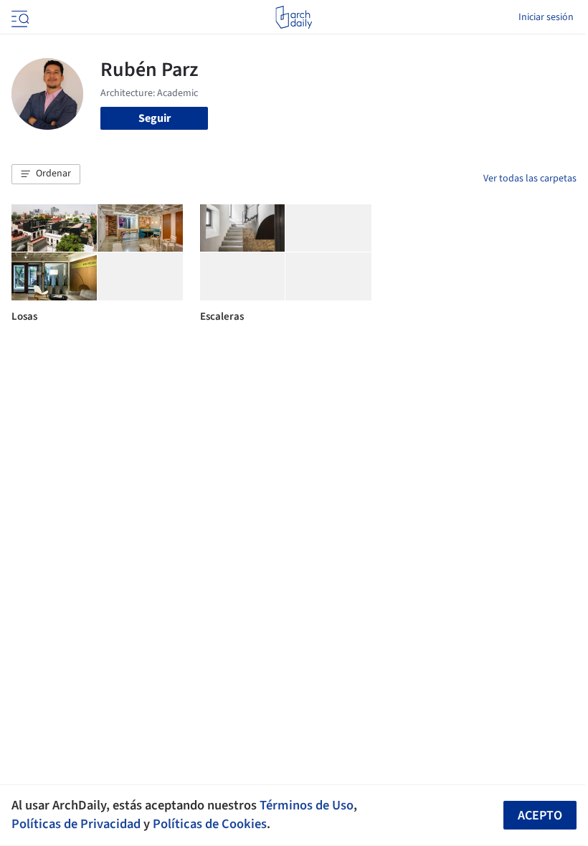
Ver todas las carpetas (530, 179)
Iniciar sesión (546, 17)
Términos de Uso (307, 805)
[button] (45, 174)
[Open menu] (19, 17)
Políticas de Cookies (210, 823)
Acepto (540, 815)
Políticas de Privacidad (76, 823)
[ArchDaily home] (293, 17)
